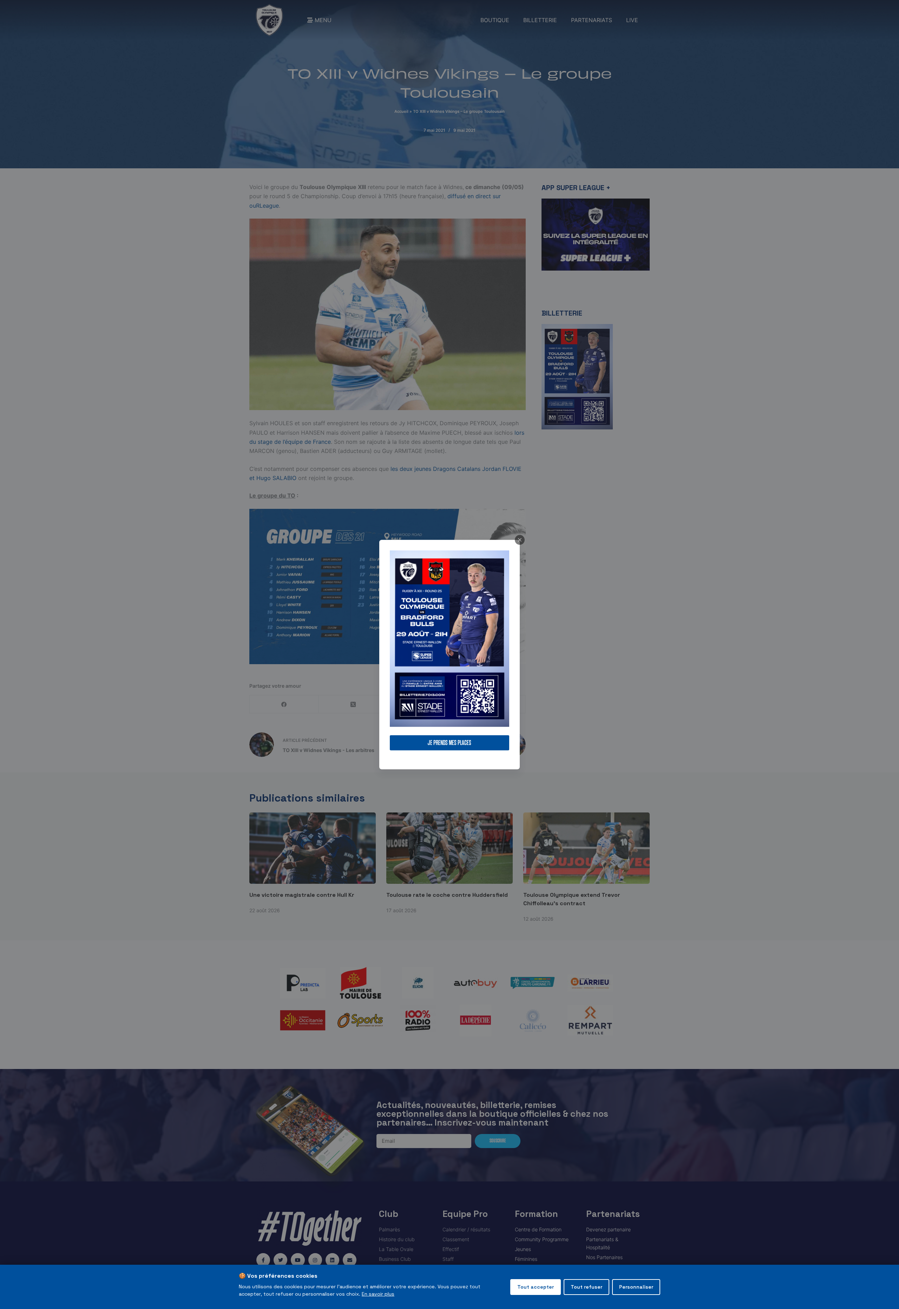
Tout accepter (535, 1287)
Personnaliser (636, 1287)
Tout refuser (586, 1287)
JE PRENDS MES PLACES (449, 742)
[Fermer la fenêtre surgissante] (520, 540)
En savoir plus (378, 1294)
